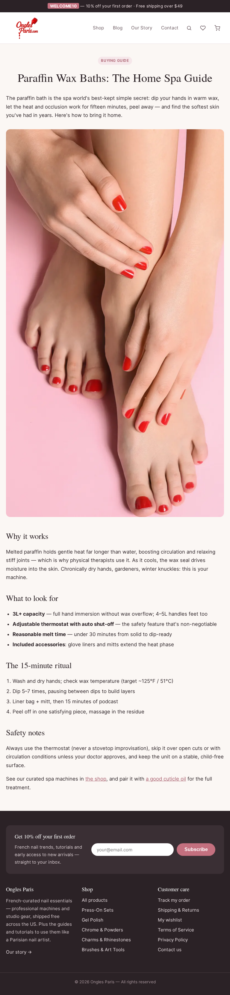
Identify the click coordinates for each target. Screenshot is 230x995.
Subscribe (196, 849)
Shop (98, 28)
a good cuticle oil (166, 779)
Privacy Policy (173, 940)
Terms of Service (176, 930)
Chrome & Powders (102, 930)
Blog (117, 28)
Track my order (174, 900)
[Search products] (189, 28)
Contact (169, 28)
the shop (95, 779)
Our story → (19, 952)
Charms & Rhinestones (106, 940)
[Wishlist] (203, 28)
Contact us (169, 949)
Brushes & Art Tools (103, 949)
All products (95, 900)
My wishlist (170, 920)
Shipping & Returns (178, 910)
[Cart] (217, 28)
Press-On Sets (98, 910)
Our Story (141, 28)
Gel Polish (92, 920)
